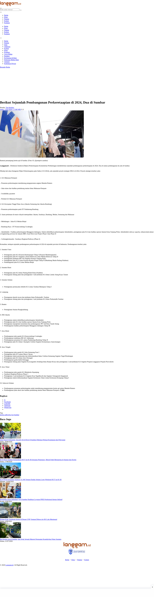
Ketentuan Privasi (10, 63)
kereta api (3, 415)
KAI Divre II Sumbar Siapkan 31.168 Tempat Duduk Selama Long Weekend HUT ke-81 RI (30, 479)
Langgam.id (9, 565)
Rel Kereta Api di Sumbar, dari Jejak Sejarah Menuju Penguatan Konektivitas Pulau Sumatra (30, 539)
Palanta (6, 19)
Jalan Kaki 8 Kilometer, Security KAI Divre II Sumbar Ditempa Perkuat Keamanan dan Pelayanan (32, 440)
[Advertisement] (77, 592)
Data (5, 45)
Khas (6, 17)
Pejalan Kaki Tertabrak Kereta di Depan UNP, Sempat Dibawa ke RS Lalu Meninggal (28, 519)
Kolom (6, 21)
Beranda (3, 67)
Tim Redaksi (10, 107)
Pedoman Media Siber (11, 60)
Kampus (7, 23)
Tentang (7, 62)
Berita (6, 15)
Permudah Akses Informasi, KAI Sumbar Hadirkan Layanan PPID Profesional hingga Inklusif (31, 499)
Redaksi (7, 56)
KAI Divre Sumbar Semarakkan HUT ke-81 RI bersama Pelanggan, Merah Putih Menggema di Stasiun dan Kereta (38, 460)
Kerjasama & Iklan (10, 58)
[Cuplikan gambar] (10, 438)
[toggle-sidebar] (1, 12)
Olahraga (7, 47)
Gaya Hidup (8, 54)
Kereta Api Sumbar (12, 415)
